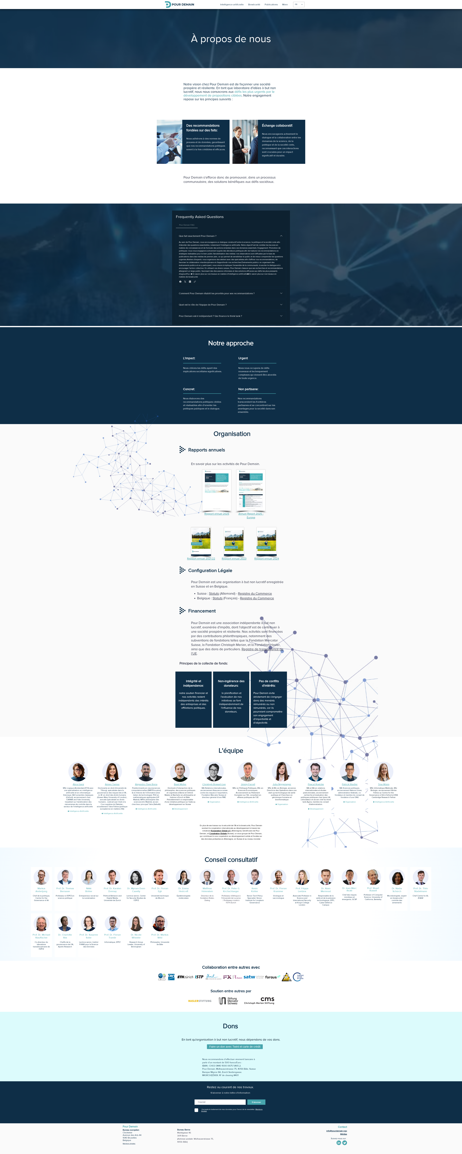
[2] (338, 1142)
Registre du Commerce (255, 593)
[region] (193, 700)
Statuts (214, 593)
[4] (344, 1142)
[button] (180, 281)
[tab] (187, 225)
